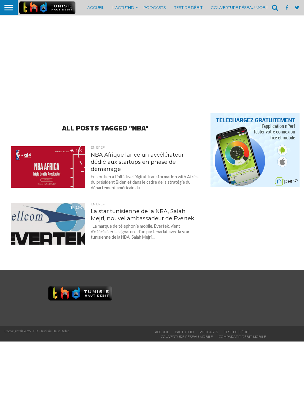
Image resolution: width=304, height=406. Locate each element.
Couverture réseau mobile (241, 7)
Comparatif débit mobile (242, 337)
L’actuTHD (123, 7)
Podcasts (154, 7)
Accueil (95, 7)
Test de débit (188, 7)
